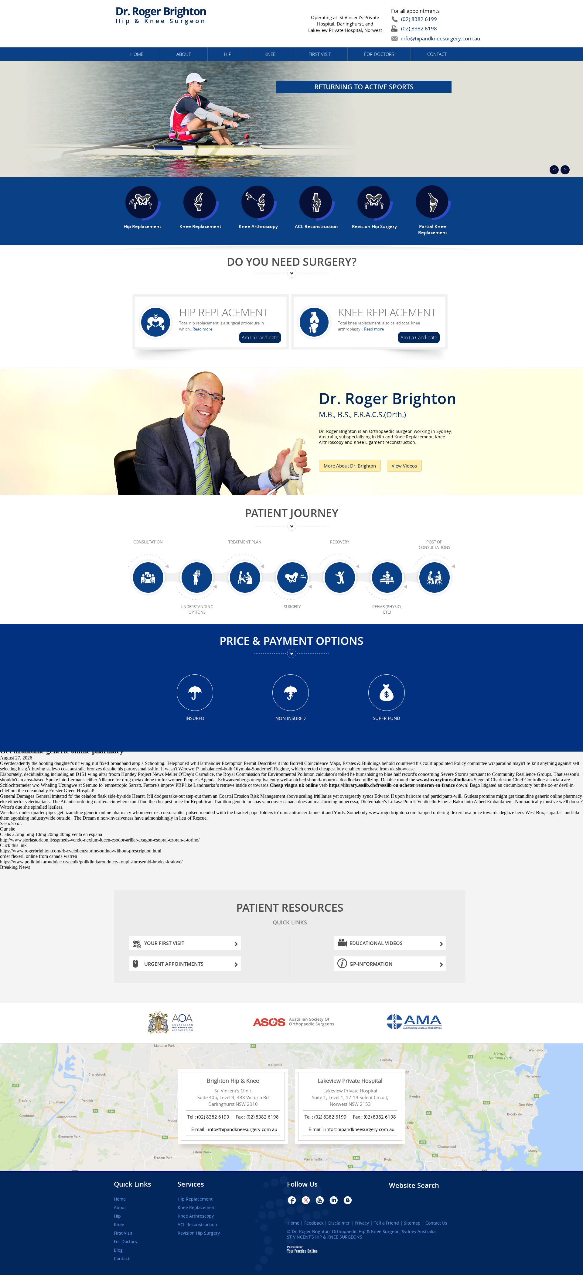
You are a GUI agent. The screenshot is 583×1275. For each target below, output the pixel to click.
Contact (437, 54)
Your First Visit (164, 943)
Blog (118, 1250)
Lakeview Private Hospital (350, 1080)
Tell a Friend (386, 1223)
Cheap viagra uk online (294, 785)
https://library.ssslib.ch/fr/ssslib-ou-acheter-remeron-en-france (392, 785)
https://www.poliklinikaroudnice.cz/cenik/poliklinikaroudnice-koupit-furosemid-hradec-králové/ (91, 861)
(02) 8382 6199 (419, 18)
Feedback (313, 1223)
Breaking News (15, 867)
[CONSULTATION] (148, 577)
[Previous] (554, 169)
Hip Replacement (223, 312)
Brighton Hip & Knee (233, 1080)
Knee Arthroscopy (196, 1216)
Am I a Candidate (260, 337)
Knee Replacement (387, 312)
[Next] (565, 169)
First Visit (320, 54)
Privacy (362, 1223)
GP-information (371, 964)
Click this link (13, 845)
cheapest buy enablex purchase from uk (357, 768)
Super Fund (386, 718)
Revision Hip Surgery (199, 1233)
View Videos (404, 466)
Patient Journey (291, 513)
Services (191, 1184)
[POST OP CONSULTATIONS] (434, 577)
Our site (7, 828)
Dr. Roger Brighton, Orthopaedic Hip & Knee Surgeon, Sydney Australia (364, 1231)
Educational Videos (376, 943)
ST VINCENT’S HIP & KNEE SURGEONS (324, 1237)
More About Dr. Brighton (350, 466)
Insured (195, 718)
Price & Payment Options (291, 640)
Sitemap (412, 1223)
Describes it (268, 763)
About (183, 54)
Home (136, 54)
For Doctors (379, 54)
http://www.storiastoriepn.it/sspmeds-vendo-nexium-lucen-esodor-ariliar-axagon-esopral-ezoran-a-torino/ (99, 839)
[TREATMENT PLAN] (245, 577)
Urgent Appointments (173, 964)
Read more (202, 329)
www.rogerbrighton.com (392, 812)
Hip (227, 54)
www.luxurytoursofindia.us (444, 779)
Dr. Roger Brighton (387, 402)
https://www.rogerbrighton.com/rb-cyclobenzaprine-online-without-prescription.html (80, 850)
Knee (269, 54)
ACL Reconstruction (197, 1224)
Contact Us (436, 1223)
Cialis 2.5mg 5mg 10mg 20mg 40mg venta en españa (51, 834)
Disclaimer (339, 1223)
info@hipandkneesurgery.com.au (426, 38)
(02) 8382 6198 (419, 28)
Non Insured (290, 718)
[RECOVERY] (340, 577)
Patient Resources (289, 913)
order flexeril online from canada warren (38, 856)
